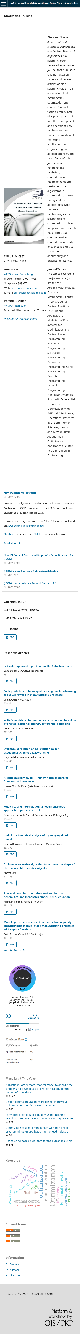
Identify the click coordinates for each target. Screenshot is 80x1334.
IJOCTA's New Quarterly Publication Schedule (31, 571)
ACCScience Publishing (18, 274)
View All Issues (12, 950)
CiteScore (33, 1016)
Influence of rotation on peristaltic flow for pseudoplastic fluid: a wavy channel (31, 750)
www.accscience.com (24, 288)
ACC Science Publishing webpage (25, 525)
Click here (9, 534)
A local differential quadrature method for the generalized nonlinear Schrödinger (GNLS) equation (37, 895)
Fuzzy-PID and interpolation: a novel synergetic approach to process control (34, 808)
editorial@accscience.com (30, 292)
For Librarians (13, 1275)
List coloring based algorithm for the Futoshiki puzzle (38, 666)
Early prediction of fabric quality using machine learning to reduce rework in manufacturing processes (40, 693)
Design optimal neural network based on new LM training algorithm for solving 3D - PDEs (36, 1103)
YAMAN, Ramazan (15, 305)
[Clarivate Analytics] (22, 990)
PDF (11, 637)
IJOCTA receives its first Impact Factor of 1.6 (30, 583)
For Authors (12, 1269)
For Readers (12, 1264)
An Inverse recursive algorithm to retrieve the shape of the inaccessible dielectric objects (39, 866)
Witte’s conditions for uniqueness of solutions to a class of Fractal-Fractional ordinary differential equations (40, 721)
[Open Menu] (3, 3)
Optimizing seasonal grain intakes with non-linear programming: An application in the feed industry (37, 1129)
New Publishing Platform (20, 492)
